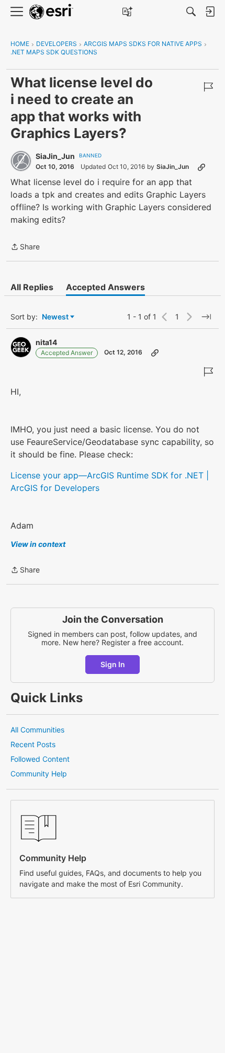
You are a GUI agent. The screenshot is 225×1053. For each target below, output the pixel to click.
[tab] (32, 287)
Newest (55, 317)
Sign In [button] (112, 664)
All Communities (37, 729)
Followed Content (40, 758)
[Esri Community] (51, 11)
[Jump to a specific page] (206, 316)
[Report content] (208, 86)
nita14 (46, 342)
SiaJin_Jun (55, 156)
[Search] (191, 11)
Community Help (38, 773)
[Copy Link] (201, 166)
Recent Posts (32, 744)
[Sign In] (209, 11)
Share (25, 247)
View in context (37, 544)
